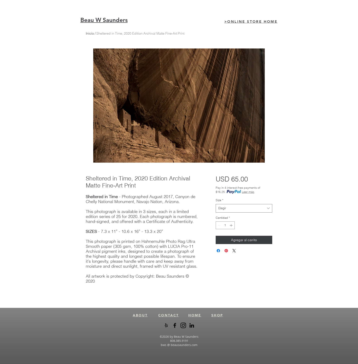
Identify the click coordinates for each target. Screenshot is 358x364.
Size (219, 200)
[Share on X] (234, 250)
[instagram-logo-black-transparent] (183, 325)
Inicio (90, 33)
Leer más (248, 192)
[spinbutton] (225, 225)
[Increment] (231, 225)
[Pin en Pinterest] (226, 250)
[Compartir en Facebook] (218, 250)
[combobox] (244, 208)
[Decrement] (218, 225)
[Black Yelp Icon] (166, 325)
